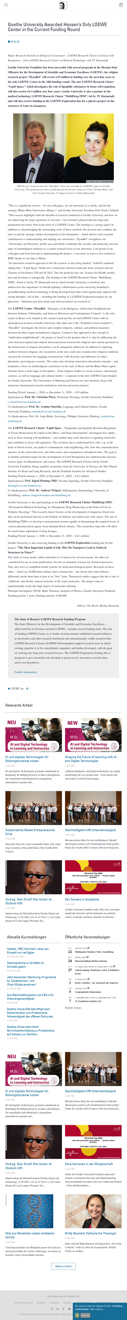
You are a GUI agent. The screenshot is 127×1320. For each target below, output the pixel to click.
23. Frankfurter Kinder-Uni (88, 1001)
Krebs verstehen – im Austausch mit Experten (96, 982)
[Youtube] (69, 1309)
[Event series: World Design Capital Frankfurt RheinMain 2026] (114, 966)
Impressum (65, 1314)
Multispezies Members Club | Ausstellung (94, 951)
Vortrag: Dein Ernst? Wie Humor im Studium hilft (28, 901)
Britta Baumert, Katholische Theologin (90, 1233)
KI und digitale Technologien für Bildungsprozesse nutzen (26, 759)
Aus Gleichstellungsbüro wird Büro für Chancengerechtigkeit (30, 997)
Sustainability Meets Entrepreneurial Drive (30, 832)
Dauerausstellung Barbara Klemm (91, 961)
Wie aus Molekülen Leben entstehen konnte (30, 1235)
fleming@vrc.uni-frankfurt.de (24, 485)
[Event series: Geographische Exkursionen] (88, 988)
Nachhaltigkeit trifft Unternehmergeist (90, 830)
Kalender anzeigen (73, 1007)
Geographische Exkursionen (88, 991)
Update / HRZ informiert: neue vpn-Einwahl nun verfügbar (28, 950)
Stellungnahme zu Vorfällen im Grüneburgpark (25, 965)
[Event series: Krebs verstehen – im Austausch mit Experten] (88, 979)
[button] (63, 1266)
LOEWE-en (17, 688)
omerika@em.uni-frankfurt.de (49, 411)
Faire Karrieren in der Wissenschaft (89, 1164)
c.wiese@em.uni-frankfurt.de (24, 402)
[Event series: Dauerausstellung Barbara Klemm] (87, 957)
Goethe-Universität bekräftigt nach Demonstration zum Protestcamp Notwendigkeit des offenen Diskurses (30, 1012)
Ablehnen (85, 1315)
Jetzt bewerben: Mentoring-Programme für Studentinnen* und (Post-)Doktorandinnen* (31, 981)
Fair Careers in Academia (82, 899)
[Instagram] (51, 1309)
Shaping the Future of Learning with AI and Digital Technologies (91, 759)
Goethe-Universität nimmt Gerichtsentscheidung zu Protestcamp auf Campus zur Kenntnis (30, 1030)
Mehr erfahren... (97, 1309)
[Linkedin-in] (57, 1309)
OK (77, 1315)
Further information (26, 672)
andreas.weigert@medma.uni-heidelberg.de (46, 495)
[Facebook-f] (63, 1309)
